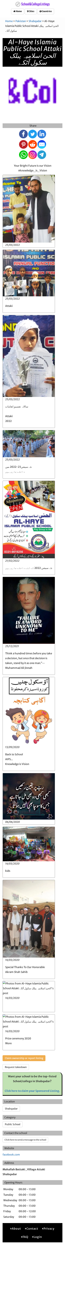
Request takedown (16, 1067)
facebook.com (11, 1154)
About (16, 1228)
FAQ (25, 1237)
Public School (12, 1124)
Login (38, 1237)
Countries (46, 11)
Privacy (49, 1228)
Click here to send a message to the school (25, 1139)
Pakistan (20, 21)
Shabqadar (35, 21)
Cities (31, 11)
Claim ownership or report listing (24, 1058)
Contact (32, 1228)
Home (18, 11)
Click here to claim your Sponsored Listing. (32, 1090)
